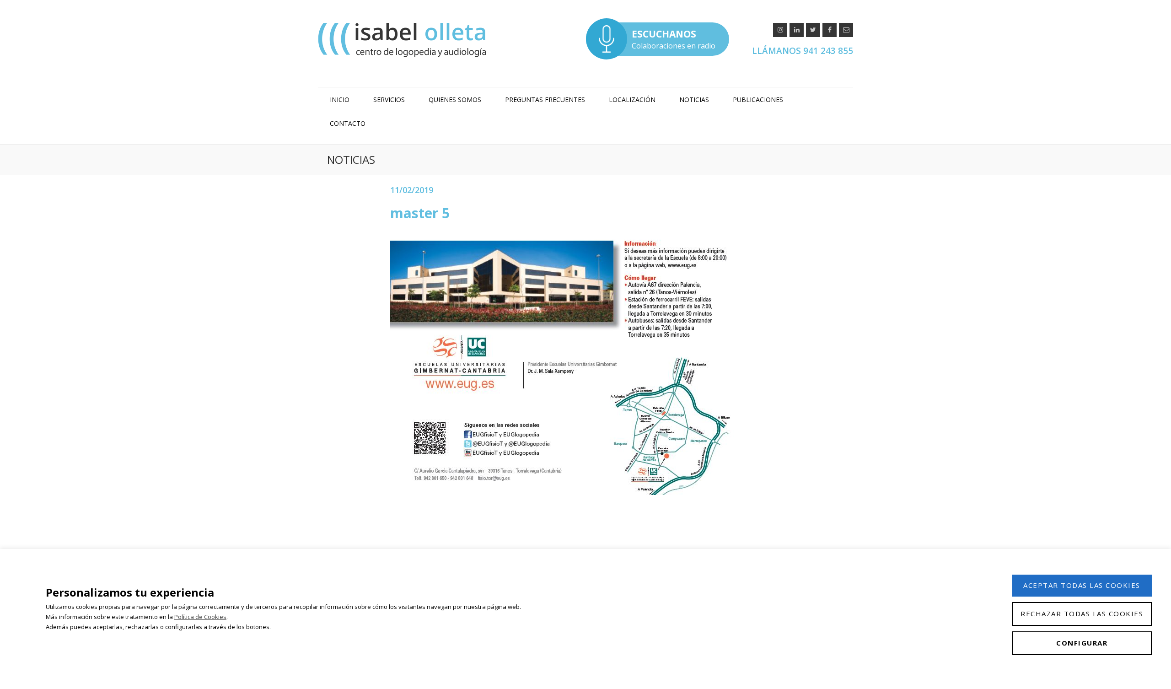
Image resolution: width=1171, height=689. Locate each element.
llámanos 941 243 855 (802, 51)
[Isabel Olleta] (403, 39)
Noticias (694, 99)
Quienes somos (455, 99)
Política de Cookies (200, 617)
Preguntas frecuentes (545, 99)
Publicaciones (758, 99)
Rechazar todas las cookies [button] (1082, 613)
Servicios (389, 99)
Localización (632, 99)
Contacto (347, 123)
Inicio (339, 99)
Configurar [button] (1081, 642)
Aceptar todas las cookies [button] (1081, 585)
